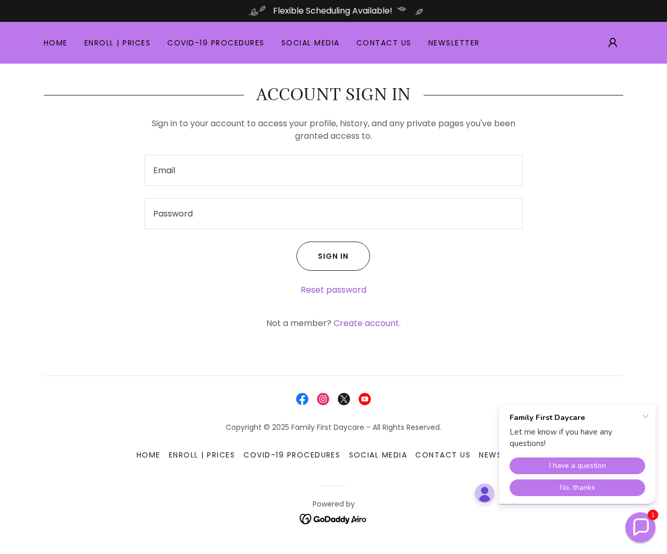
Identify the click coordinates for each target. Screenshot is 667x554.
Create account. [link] (367, 323)
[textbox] (333, 170)
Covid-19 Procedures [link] (215, 43)
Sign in (333, 256)
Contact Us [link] (384, 43)
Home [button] (148, 455)
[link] (302, 399)
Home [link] (56, 43)
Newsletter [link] (454, 43)
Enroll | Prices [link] (117, 43)
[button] (612, 42)
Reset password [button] (333, 290)
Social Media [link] (310, 43)
